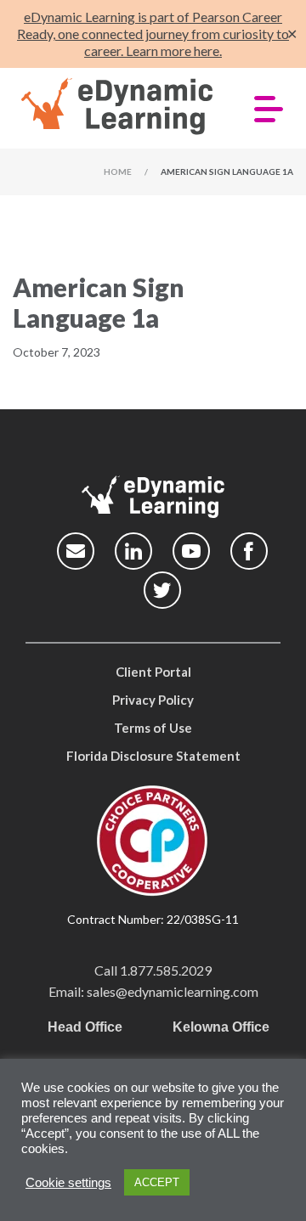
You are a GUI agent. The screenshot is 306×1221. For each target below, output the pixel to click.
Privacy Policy (153, 699)
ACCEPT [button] (156, 1182)
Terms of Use (153, 727)
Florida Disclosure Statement (153, 755)
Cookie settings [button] (68, 1183)
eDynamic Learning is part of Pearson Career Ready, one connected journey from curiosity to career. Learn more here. (153, 33)
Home (118, 171)
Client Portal (153, 671)
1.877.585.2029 (166, 970)
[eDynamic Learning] (116, 107)
